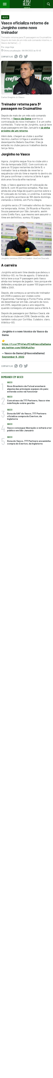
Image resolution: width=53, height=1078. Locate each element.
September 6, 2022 (13, 356)
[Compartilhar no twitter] (26, 56)
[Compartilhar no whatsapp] (16, 56)
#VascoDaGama (41, 344)
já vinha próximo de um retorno (25, 129)
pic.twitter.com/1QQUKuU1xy (18, 347)
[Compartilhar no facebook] (21, 56)
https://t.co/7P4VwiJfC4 (17, 344)
